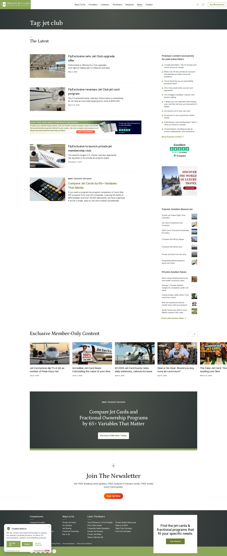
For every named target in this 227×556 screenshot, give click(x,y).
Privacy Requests (68, 543)
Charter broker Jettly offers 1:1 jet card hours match (175, 296)
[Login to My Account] (203, 4)
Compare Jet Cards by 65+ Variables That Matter (92, 185)
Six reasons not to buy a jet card (177, 111)
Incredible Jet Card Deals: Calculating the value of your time (91, 370)
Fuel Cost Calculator (123, 531)
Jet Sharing (66, 528)
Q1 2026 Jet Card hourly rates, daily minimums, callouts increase (133, 370)
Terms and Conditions (84, 543)
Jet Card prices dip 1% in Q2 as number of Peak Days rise (47, 370)
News (139, 4)
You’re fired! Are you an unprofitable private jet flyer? (178, 82)
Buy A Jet (66, 534)
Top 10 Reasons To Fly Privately (100, 522)
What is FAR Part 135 (95, 537)
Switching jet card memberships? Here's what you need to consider (180, 123)
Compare (105, 4)
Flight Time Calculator (123, 528)
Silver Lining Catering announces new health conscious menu (175, 279)
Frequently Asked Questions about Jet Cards (173, 261)
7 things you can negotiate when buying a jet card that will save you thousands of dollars (180, 104)
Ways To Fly (80, 4)
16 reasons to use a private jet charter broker (179, 116)
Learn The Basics (96, 516)
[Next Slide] (194, 334)
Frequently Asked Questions (98, 528)
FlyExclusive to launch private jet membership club (90, 148)
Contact (149, 4)
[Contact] (54, 551)
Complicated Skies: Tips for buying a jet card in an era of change (180, 66)
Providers (93, 4)
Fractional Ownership (70, 531)
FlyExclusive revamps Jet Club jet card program (94, 91)
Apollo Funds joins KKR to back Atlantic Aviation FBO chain (174, 311)
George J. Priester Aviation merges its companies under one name (175, 287)
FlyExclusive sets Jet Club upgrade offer (91, 58)
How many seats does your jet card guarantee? (178, 89)
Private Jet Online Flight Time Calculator (173, 216)
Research (129, 4)
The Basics (117, 4)
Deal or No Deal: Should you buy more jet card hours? (175, 370)
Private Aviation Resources (125, 522)
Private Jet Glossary (95, 531)
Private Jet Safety (94, 534)
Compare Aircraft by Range (173, 239)
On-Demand (67, 525)
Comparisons (36, 516)
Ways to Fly (68, 516)
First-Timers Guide (94, 525)
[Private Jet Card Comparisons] (15, 4)
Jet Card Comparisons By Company (172, 224)
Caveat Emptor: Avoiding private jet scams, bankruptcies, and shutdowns (179, 130)
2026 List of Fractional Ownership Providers (175, 231)
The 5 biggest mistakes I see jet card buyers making (179, 96)
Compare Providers (37, 522)
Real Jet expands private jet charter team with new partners (174, 303)
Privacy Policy (56, 543)
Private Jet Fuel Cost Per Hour (174, 254)
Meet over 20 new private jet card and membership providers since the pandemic (179, 74)
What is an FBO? (121, 525)
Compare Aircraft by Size (172, 247)
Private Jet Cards (69, 522)
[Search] (197, 4)
